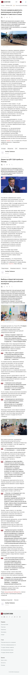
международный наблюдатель (12, 592)
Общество (10, 148)
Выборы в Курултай (6, 600)
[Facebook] (9, 17)
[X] (12, 17)
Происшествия (4, 624)
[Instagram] (2, 17)
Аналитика (3, 629)
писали (8, 140)
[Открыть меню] (26, 2)
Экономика (3, 632)
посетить (11, 263)
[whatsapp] (4, 17)
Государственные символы (7, 647)
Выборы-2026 (9, 5)
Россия (24, 268)
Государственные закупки (7, 652)
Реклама (3, 665)
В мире (3, 148)
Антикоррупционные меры (7, 650)
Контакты (3, 662)
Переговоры (4, 268)
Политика (3, 627)
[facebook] (9, 617)
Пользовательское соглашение (8, 642)
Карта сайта (4, 660)
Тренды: (3, 5)
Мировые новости (15, 268)
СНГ (16, 148)
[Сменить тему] (21, 2)
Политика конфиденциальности (8, 644)
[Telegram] (7, 17)
